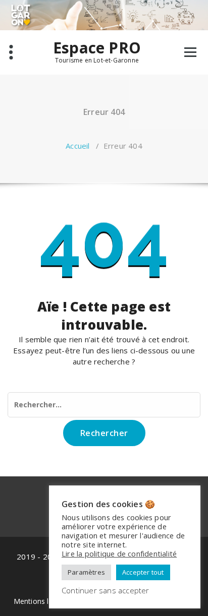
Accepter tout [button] (143, 572)
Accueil (77, 146)
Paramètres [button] (86, 572)
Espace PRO (97, 48)
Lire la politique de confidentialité (119, 553)
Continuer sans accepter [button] (105, 590)
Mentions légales (42, 601)
